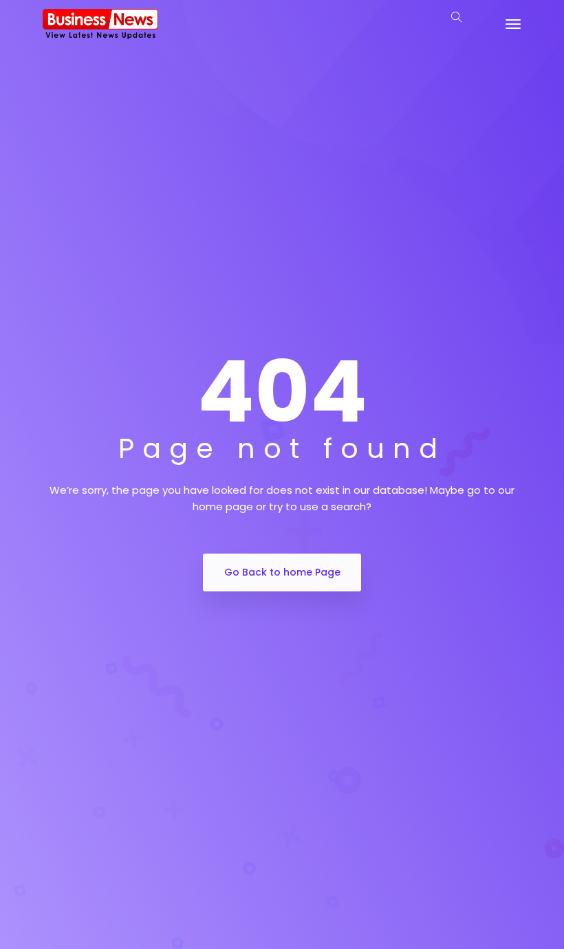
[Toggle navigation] (513, 24)
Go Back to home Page (282, 572)
